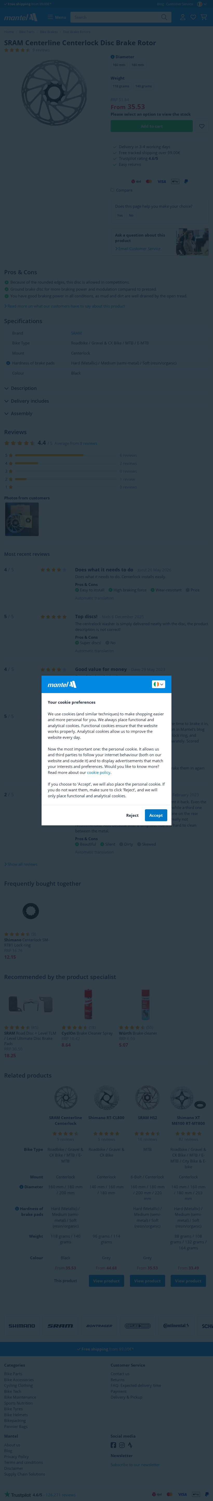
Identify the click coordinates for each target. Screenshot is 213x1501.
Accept (156, 815)
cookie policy (98, 772)
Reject (132, 815)
